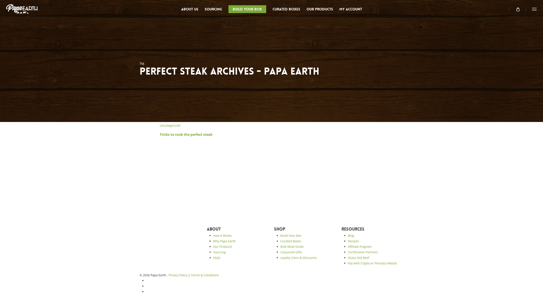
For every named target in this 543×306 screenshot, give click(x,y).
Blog (351, 236)
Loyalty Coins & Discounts (298, 258)
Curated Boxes (290, 241)
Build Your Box (290, 236)
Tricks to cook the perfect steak (186, 134)
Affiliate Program (360, 247)
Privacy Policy (178, 275)
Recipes (353, 241)
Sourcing (219, 252)
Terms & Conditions (205, 275)
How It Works (222, 236)
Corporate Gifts (291, 252)
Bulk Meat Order (292, 247)
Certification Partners (363, 252)
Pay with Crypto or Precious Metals (372, 263)
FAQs (216, 258)
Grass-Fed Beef (358, 258)
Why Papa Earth (224, 241)
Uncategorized (170, 125)
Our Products (222, 247)
